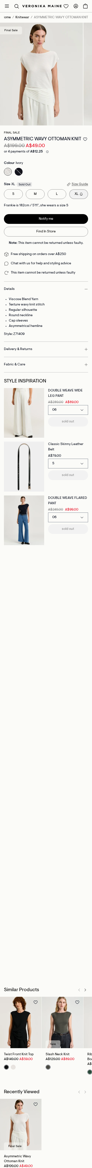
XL (77, 194)
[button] (17, 6)
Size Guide (80, 184)
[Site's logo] (42, 6)
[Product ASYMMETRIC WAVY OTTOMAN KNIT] (20, 1124)
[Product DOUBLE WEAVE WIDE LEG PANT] (24, 413)
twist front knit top (19, 1054)
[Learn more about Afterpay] (47, 152)
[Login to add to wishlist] (85, 139)
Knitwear (22, 17)
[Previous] (79, 990)
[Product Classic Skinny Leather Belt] (24, 466)
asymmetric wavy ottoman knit (17, 1159)
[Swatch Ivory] (8, 172)
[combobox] (68, 410)
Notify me (46, 219)
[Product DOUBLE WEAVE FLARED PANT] (24, 520)
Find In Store (46, 231)
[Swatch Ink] (19, 172)
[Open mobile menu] (7, 6)
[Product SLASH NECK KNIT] (62, 1022)
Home (6, 17)
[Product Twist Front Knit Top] (20, 1022)
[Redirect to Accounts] (76, 6)
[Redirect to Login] (66, 6)
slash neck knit (57, 1054)
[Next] (85, 990)
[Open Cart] (85, 6)
